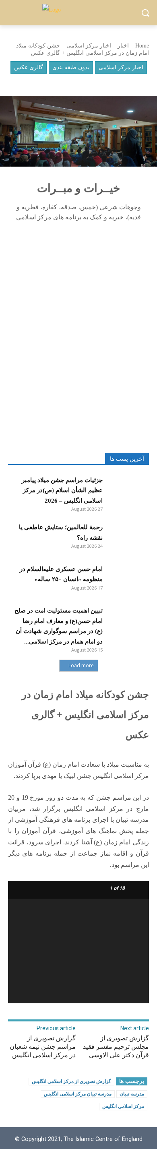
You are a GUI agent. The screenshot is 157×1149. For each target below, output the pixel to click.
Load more (81, 665)
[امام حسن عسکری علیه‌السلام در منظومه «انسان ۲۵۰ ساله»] (128, 579)
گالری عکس (28, 67)
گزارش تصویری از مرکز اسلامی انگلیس (71, 1081)
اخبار (123, 46)
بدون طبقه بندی (70, 67)
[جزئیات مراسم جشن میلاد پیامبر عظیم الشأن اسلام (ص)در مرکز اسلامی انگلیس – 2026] (128, 490)
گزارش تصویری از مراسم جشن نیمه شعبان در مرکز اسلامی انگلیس (43, 1046)
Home (142, 46)
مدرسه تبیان (132, 1094)
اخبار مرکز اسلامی (88, 46)
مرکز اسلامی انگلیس (123, 1106)
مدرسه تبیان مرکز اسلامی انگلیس (78, 1094)
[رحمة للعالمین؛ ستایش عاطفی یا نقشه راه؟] (128, 537)
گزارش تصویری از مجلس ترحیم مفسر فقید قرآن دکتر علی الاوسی (116, 1046)
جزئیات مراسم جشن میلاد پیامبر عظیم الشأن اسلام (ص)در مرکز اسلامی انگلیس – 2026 (62, 490)
